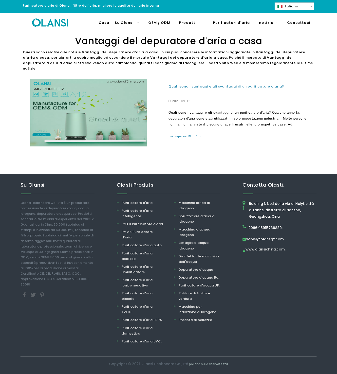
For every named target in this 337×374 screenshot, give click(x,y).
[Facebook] (24, 295)
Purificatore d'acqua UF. (199, 285)
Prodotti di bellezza (195, 320)
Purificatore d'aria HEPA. (142, 320)
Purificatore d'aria (137, 202)
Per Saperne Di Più (183, 136)
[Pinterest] (42, 295)
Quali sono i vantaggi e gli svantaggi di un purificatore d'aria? (226, 86)
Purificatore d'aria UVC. (142, 341)
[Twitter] (33, 295)
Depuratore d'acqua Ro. (199, 277)
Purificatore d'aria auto (142, 245)
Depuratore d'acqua (196, 269)
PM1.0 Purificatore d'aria (142, 224)
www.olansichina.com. (265, 250)
